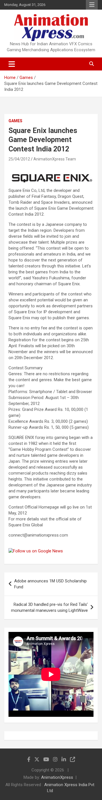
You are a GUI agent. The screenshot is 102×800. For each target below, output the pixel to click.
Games (15, 121)
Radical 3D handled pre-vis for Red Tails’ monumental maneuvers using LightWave (49, 607)
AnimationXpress (57, 777)
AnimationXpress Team (54, 159)
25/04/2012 (19, 159)
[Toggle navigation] (11, 63)
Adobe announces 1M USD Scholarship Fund (50, 583)
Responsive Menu (92, 5)
